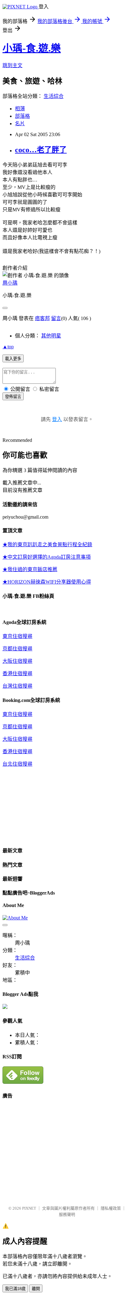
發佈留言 (13, 396)
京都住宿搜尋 (17, 648)
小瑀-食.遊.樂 (31, 48)
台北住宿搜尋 (17, 764)
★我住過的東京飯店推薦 (29, 569)
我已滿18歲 (15, 1288)
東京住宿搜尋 (17, 636)
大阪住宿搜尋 (17, 661)
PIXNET (29, 1208)
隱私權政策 (111, 1208)
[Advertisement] (54, 1149)
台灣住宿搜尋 (17, 686)
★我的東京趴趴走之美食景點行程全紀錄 (47, 544)
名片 (20, 123)
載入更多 (13, 358)
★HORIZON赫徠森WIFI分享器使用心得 (46, 581)
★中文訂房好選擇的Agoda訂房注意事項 (46, 557)
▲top (8, 346)
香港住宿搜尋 (17, 673)
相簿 (20, 108)
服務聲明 (67, 1214)
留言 (56, 318)
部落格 (22, 116)
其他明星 (51, 335)
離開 (36, 1288)
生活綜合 (54, 96)
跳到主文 (12, 65)
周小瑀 (9, 283)
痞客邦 (42, 318)
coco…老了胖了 (41, 150)
